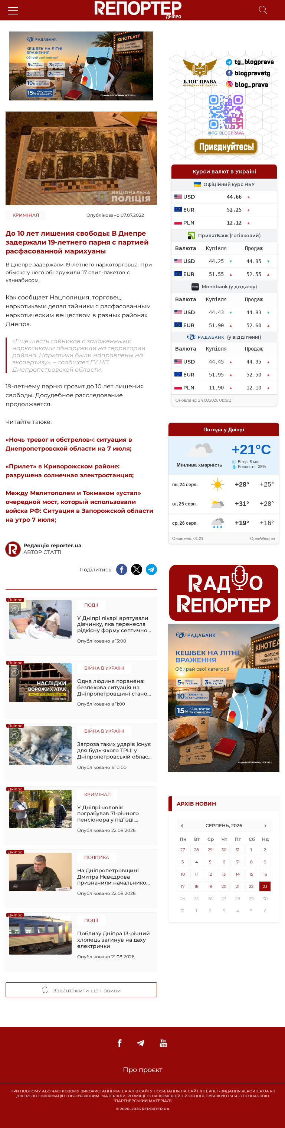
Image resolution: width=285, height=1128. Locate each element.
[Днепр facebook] (119, 1043)
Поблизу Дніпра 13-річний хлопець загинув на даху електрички (113, 939)
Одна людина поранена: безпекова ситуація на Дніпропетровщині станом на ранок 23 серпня (114, 687)
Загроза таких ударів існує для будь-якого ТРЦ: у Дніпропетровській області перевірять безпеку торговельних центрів (114, 750)
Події (91, 605)
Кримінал (26, 215)
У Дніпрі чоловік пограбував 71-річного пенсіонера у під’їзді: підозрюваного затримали (114, 813)
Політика (96, 857)
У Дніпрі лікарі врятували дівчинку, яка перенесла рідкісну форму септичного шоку (115, 624)
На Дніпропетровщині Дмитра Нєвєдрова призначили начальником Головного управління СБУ (114, 876)
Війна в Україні (104, 668)
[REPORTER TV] (163, 1043)
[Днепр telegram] (140, 1043)
